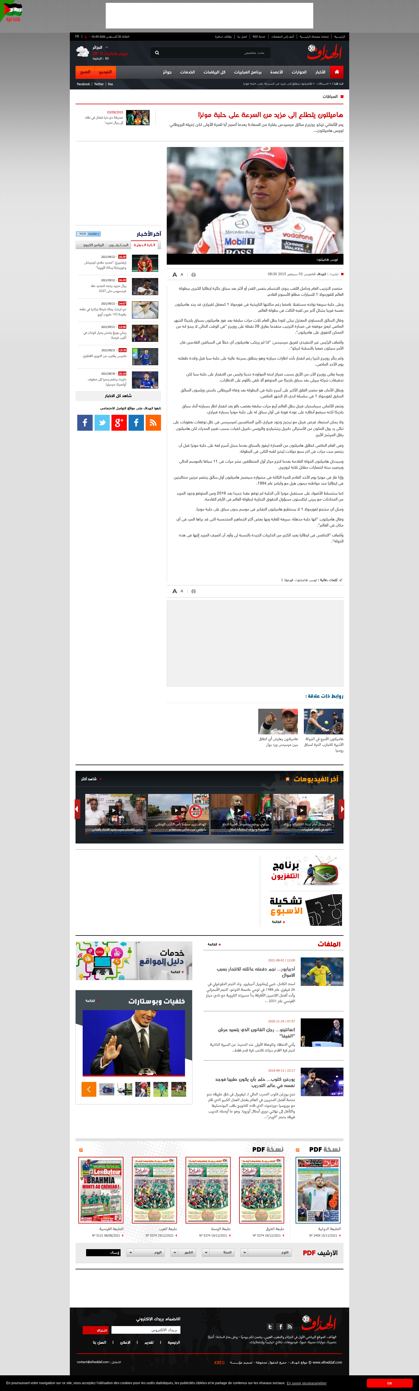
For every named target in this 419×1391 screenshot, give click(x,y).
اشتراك (102, 1330)
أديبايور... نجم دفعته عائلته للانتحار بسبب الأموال (256, 972)
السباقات (323, 83)
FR (77, 36)
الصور (85, 72)
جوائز (167, 72)
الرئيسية (339, 36)
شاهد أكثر (89, 779)
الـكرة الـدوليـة (144, 245)
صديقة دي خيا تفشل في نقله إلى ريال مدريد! (104, 120)
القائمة (276, 922)
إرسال (114, 1252)
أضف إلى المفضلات (282, 36)
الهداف (321, 274)
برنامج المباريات (248, 72)
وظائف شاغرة (223, 36)
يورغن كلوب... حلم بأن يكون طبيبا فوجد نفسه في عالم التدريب (255, 1082)
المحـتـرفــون (118, 245)
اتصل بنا (242, 36)
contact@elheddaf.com (93, 1362)
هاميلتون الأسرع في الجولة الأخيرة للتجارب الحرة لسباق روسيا (323, 744)
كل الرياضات (214, 72)
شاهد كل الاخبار (118, 396)
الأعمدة (276, 72)
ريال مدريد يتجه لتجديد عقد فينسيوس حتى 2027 (108, 288)
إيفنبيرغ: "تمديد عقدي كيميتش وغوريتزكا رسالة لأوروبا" (105, 264)
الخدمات (187, 72)
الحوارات (299, 72)
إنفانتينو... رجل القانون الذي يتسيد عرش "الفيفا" (256, 1032)
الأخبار (321, 72)
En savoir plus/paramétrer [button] (307, 1383)
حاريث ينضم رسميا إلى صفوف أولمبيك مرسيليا (107, 381)
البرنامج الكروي (93, 245)
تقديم (149, 1342)
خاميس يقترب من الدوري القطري (105, 356)
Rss (110, 84)
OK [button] (389, 1383)
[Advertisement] (209, 15)
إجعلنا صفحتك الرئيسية (314, 36)
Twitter (99, 84)
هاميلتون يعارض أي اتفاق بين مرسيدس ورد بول (278, 742)
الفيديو (105, 72)
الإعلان (125, 1342)
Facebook (83, 84)
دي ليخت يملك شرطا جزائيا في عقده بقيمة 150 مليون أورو (103, 311)
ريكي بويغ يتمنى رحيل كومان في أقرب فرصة (105, 334)
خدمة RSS (259, 36)
